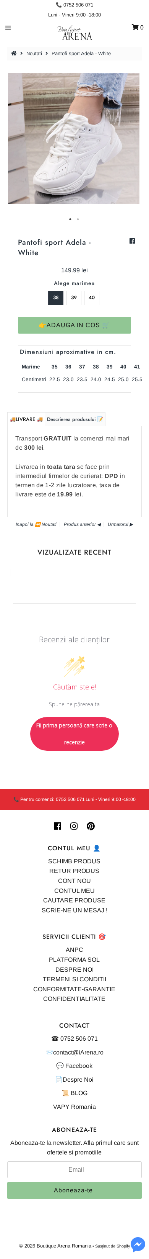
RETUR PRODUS (74, 871)
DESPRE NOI (74, 969)
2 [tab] (78, 219)
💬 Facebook (74, 1066)
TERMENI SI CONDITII (74, 979)
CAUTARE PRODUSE (74, 900)
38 (56, 297)
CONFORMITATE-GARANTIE (74, 989)
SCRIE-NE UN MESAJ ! (74, 910)
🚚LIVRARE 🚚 (26, 419)
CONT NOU (74, 881)
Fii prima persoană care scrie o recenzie (74, 734)
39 (74, 297)
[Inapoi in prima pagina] (15, 53)
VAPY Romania (74, 1106)
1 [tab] (70, 219)
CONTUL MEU (74, 890)
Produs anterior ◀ (82, 524)
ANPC (74, 949)
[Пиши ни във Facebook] (138, 1249)
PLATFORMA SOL (74, 959)
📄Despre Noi (74, 1079)
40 (92, 297)
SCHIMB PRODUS (74, 861)
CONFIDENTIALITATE (74, 998)
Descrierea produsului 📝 (75, 419)
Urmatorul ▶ (120, 524)
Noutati (34, 53)
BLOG (79, 1093)
